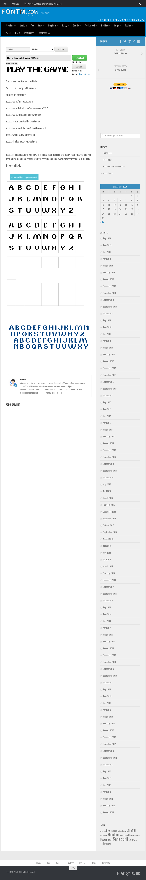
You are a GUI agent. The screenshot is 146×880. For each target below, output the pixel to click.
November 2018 (109, 292)
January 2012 (108, 812)
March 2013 (108, 716)
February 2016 (109, 504)
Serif (131, 839)
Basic (40, 25)
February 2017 (109, 436)
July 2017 (107, 402)
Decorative (125, 831)
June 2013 (107, 696)
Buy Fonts (106, 863)
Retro (110, 839)
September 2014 (110, 593)
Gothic (76, 25)
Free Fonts (107, 159)
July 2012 (107, 771)
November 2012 (109, 743)
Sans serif (120, 839)
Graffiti (132, 830)
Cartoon (119, 831)
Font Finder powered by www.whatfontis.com (43, 3)
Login (5, 3)
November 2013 (109, 661)
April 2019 (107, 258)
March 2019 (108, 265)
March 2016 (108, 497)
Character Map (17, 177)
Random (23, 25)
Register (16, 3)
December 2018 (109, 286)
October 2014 (108, 586)
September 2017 (110, 388)
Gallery (70, 863)
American (103, 831)
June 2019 (107, 245)
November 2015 (109, 518)
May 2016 (107, 484)
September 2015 (110, 532)
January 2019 (108, 279)
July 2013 (107, 689)
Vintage (108, 843)
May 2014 (107, 620)
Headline (113, 834)
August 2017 (108, 395)
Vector (8, 33)
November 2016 (109, 456)
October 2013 (108, 668)
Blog (48, 863)
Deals (17, 33)
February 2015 (109, 573)
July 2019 (107, 238)
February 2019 (109, 272)
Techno (128, 25)
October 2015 (108, 525)
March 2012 (108, 798)
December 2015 (109, 511)
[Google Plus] (129, 41)
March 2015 (108, 566)
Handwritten (103, 835)
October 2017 (108, 381)
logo (126, 835)
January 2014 (108, 648)
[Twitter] (125, 41)
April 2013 (107, 709)
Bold (108, 830)
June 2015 (107, 545)
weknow (27, 57)
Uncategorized (44, 33)
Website (36, 57)
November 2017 (109, 374)
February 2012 (109, 805)
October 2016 (108, 463)
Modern (131, 835)
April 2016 (107, 491)
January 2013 (108, 730)
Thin (102, 843)
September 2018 (110, 306)
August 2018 (108, 313)
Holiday (104, 25)
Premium (10, 25)
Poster (103, 839)
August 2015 (108, 538)
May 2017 (107, 415)
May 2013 (107, 702)
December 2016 (109, 450)
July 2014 (107, 607)
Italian (121, 835)
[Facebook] (120, 41)
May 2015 (107, 552)
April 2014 (107, 627)
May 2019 (107, 251)
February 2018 (109, 354)
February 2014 (109, 641)
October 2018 (108, 299)
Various (87, 74)
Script (116, 25)
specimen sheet (31, 177)
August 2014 (108, 600)
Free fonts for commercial (113, 166)
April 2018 (107, 340)
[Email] (138, 41)
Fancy (64, 25)
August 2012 (108, 764)
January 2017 (108, 443)
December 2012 (109, 737)
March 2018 (108, 347)
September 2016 (110, 470)
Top (32, 25)
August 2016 (108, 477)
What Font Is (108, 173)
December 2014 (109, 579)
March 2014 (108, 634)
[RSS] (134, 41)
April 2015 (107, 559)
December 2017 (109, 368)
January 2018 (108, 361)
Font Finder (29, 33)
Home (38, 863)
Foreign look (90, 25)
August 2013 (108, 682)
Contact (58, 863)
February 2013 (109, 723)
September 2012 (110, 757)
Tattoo (135, 840)
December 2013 (109, 655)
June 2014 (107, 614)
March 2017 (108, 429)
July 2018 (107, 320)
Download (80, 57)
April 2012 (107, 791)
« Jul (102, 222)
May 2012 (107, 784)
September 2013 (110, 675)
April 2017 (107, 422)
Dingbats (52, 25)
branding (114, 830)
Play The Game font (14, 57)
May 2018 (107, 333)
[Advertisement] (120, 108)
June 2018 (107, 327)
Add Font (82, 863)
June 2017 (107, 409)
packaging (137, 835)
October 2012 (108, 750)
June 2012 (107, 778)
